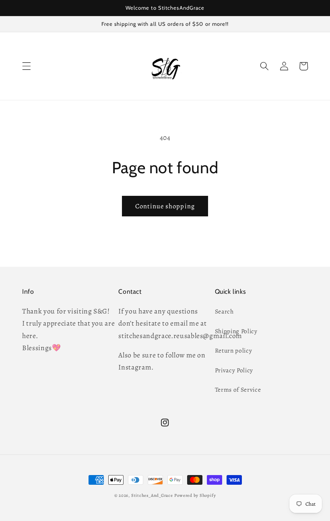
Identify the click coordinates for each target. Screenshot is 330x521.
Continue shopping (165, 206)
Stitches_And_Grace (152, 495)
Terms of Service (238, 389)
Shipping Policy (236, 331)
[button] (26, 66)
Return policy (233, 350)
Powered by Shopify (195, 495)
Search (224, 311)
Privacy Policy (234, 370)
